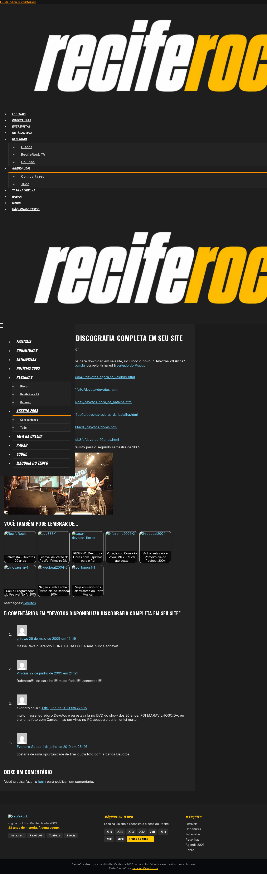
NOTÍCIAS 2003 (22, 132)
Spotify (71, 835)
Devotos (29, 603)
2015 (109, 832)
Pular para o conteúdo (18, 2)
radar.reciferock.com (145, 868)
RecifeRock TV (33, 154)
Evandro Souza (29, 747)
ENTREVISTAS (21, 126)
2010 (163, 832)
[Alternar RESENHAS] (69, 377)
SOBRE (17, 203)
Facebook (36, 835)
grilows (22, 638)
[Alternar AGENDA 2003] (69, 410)
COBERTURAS (21, 120)
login (42, 781)
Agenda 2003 (195, 844)
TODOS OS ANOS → (140, 839)
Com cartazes (32, 176)
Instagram (17, 835)
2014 (120, 832)
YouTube (54, 835)
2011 (152, 832)
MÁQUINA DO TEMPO (26, 209)
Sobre (190, 850)
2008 (120, 839)
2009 (109, 839)
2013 (131, 832)
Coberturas (193, 829)
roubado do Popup (130, 365)
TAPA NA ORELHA (23, 190)
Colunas (28, 162)
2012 (142, 832)
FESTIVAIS (19, 114)
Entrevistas (193, 834)
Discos (26, 147)
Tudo (25, 184)
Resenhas (192, 839)
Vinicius (23, 673)
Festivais (191, 824)
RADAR (17, 196)
